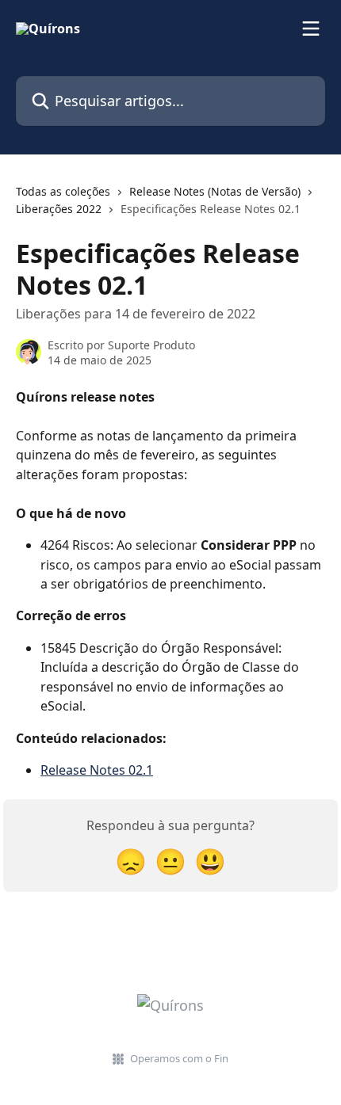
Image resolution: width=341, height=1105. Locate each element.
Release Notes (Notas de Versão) (215, 191)
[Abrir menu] (311, 28)
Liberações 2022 (59, 208)
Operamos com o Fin (179, 1058)
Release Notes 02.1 (96, 770)
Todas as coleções (63, 191)
